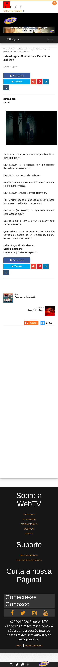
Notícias (14, 49)
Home (5, 49)
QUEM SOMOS (29, 514)
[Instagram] (34, 613)
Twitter (18, 81)
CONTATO (29, 533)
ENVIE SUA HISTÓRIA (29, 555)
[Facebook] (12, 613)
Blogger (33, 323)
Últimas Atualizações (27, 49)
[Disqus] (29, 366)
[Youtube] (45, 613)
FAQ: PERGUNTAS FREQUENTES (29, 560)
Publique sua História (33, 645)
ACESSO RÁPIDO (29, 519)
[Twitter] (22, 613)
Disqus (49, 323)
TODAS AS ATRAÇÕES (29, 524)
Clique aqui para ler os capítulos (20, 252)
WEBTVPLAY (29, 529)
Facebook (18, 75)
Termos (19, 645)
